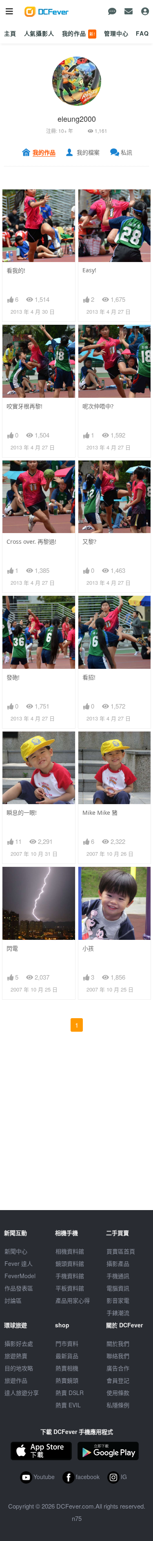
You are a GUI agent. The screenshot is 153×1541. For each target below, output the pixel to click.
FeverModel (19, 1276)
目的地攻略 (18, 1368)
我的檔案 (88, 152)
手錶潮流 (117, 1312)
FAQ (142, 33)
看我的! (16, 270)
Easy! (89, 270)
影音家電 (117, 1300)
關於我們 (117, 1343)
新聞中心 (15, 1251)
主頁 (10, 33)
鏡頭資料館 (69, 1263)
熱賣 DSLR (69, 1392)
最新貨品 (66, 1356)
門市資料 (66, 1343)
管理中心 (116, 33)
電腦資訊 (117, 1288)
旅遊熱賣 (15, 1356)
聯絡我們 (117, 1356)
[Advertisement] (76, 1133)
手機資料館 (69, 1276)
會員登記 (117, 1380)
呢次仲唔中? (97, 406)
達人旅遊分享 (21, 1392)
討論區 (13, 1300)
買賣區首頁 (120, 1251)
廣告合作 (117, 1368)
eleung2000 (77, 118)
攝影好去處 (18, 1343)
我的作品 (78, 33)
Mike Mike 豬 (100, 812)
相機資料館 (69, 1251)
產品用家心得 (72, 1300)
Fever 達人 (18, 1263)
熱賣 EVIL (68, 1405)
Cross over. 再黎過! (31, 541)
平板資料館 (69, 1288)
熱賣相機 (66, 1368)
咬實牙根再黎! (24, 406)
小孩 (88, 948)
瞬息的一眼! (22, 812)
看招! (88, 677)
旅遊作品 (15, 1380)
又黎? (89, 541)
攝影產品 (117, 1263)
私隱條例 (117, 1405)
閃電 (12, 948)
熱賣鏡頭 (66, 1380)
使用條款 (117, 1392)
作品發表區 (18, 1288)
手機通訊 (117, 1276)
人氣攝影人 (39, 33)
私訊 (126, 152)
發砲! (13, 677)
